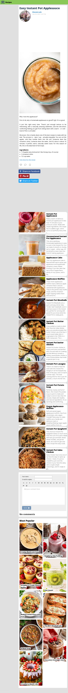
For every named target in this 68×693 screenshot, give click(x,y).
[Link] (59, 482)
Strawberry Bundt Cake (29, 684)
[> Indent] (47, 482)
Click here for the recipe (27, 160)
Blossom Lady (37, 12)
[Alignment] (23, 485)
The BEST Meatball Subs (53, 626)
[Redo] (26, 482)
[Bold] (29, 482)
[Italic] (32, 482)
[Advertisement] (42, 36)
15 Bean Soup (25, 648)
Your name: (25, 476)
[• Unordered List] (38, 482)
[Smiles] (26, 485)
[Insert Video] (53, 482)
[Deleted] (35, 482)
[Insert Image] (50, 482)
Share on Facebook (30, 171)
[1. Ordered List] (41, 482)
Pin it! (26, 176)
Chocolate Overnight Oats (54, 660)
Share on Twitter (30, 180)
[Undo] (23, 482)
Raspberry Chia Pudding (53, 556)
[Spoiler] (62, 482)
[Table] (56, 482)
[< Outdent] (44, 482)
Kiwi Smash (49, 590)
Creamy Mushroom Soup (30, 552)
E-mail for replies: (27, 479)
